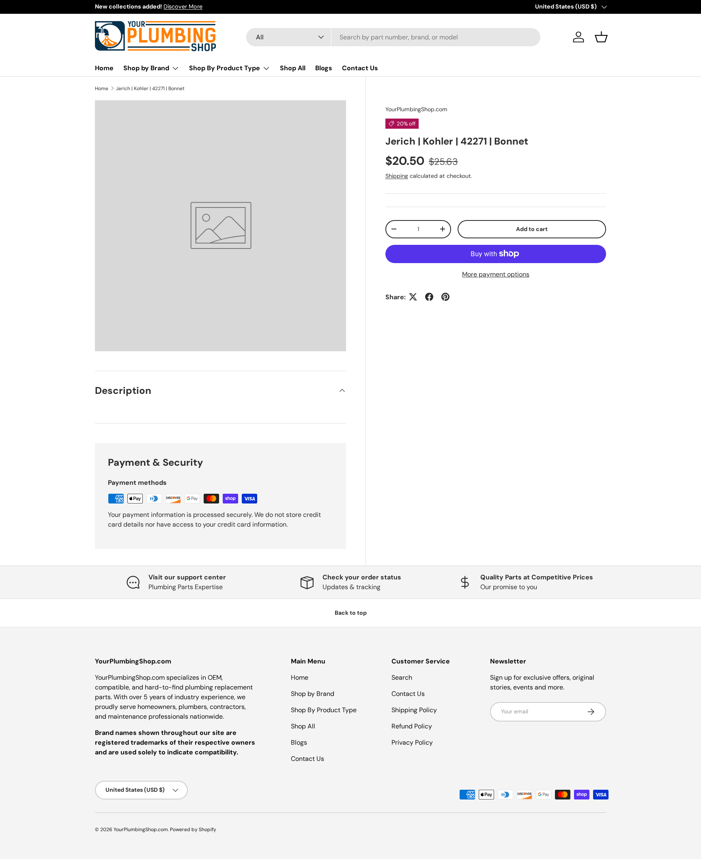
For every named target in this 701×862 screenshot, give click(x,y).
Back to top (351, 612)
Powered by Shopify (193, 829)
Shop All (292, 68)
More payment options (495, 274)
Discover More (182, 6)
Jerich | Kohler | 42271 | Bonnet (150, 88)
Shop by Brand (146, 68)
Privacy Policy (412, 742)
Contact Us (360, 68)
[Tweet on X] (413, 297)
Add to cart (532, 228)
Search (401, 677)
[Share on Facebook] (429, 297)
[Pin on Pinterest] (445, 297)
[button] (601, 37)
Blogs (323, 68)
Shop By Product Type (224, 68)
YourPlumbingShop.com (416, 109)
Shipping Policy (414, 710)
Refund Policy (411, 726)
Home (104, 68)
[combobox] (393, 37)
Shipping (396, 175)
